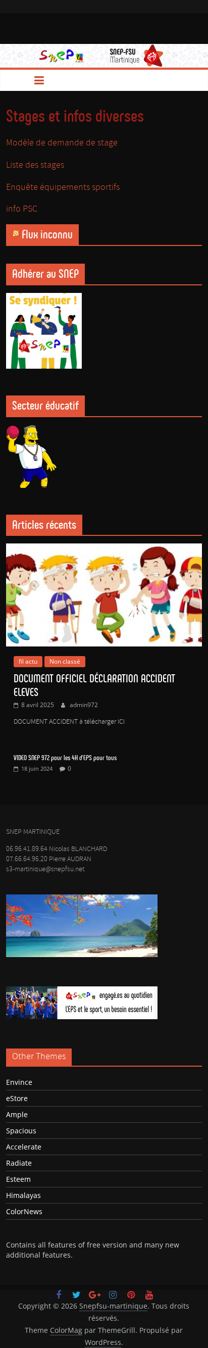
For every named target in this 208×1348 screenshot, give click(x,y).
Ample (17, 1114)
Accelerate (23, 1147)
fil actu (28, 661)
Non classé (64, 661)
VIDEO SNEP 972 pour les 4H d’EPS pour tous (65, 758)
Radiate (19, 1163)
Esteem (18, 1179)
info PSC (21, 209)
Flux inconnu (47, 234)
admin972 (84, 705)
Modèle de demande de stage (62, 143)
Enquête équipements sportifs (63, 187)
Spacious (21, 1130)
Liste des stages (35, 165)
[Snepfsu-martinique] (17, 80)
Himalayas (23, 1195)
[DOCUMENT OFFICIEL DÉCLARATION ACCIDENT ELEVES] (103, 549)
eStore (17, 1098)
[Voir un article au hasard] (191, 80)
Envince (19, 1082)
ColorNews (24, 1211)
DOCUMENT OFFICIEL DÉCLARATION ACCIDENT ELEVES (94, 685)
